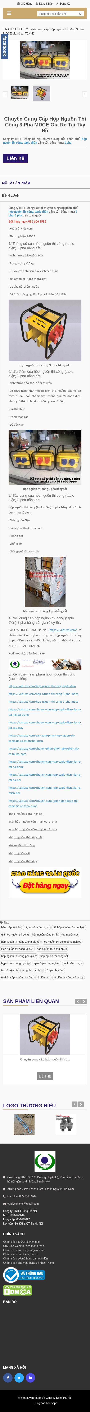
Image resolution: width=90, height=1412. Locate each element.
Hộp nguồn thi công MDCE (17, 948)
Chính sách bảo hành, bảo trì (20, 1254)
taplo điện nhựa (72, 963)
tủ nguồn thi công (32, 970)
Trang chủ (12, 29)
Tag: (6, 922)
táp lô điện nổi (9, 970)
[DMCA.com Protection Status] (17, 1285)
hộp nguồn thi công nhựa (52, 948)
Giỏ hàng (26, 3)
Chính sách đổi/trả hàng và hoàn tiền (25, 1258)
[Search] (80, 14)
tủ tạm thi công (55, 970)
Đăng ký (65, 3)
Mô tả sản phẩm (16, 183)
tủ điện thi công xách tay (69, 977)
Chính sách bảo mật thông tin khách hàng (28, 1262)
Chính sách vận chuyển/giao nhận (23, 1250)
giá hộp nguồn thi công (15, 934)
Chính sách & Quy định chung (21, 1241)
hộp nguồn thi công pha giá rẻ (19, 956)
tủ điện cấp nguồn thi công (17, 977)
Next (84, 94)
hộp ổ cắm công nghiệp (15, 963)
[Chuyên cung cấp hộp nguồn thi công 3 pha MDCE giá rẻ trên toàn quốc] (45, 1034)
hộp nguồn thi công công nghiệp (62, 941)
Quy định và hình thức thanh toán (23, 1245)
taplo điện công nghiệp (46, 963)
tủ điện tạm (43, 977)
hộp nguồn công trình (45, 934)
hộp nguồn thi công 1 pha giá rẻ (20, 941)
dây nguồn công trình (36, 927)
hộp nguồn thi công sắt (54, 956)
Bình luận (10, 195)
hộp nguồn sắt (69, 934)
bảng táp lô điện (11, 927)
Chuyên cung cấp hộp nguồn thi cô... (45, 1059)
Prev (5, 94)
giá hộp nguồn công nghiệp (69, 927)
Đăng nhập (46, 3)
